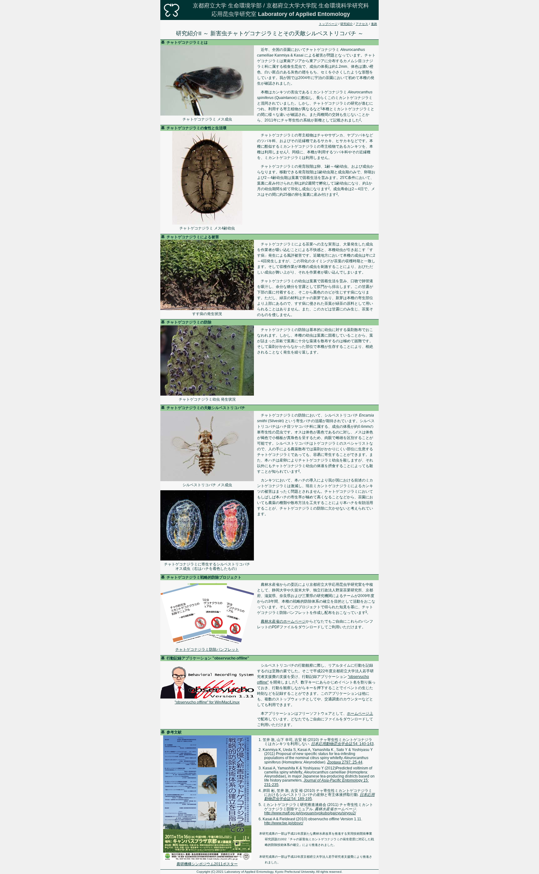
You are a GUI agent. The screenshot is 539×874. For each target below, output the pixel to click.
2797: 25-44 (344, 762)
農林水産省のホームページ (283, 621)
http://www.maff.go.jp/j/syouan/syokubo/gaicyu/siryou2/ (310, 813)
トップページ (328, 24)
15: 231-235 (316, 782)
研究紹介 (346, 24)
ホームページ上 (360, 713)
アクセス (362, 24)
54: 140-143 (342, 744)
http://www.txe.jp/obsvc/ (283, 823)
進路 (374, 24)
